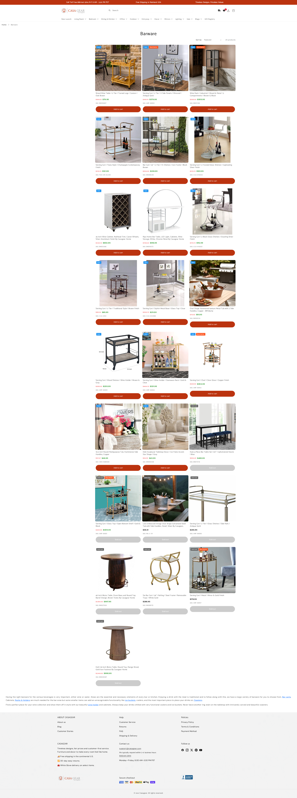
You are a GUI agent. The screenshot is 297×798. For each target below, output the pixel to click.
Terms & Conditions (190, 726)
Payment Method (189, 731)
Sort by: (199, 40)
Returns (122, 726)
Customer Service (127, 722)
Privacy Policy (187, 722)
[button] (233, 10)
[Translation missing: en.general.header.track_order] (219, 10)
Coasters (198, 700)
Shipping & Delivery (128, 736)
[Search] (109, 10)
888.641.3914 (125, 756)
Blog (59, 726)
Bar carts (286, 697)
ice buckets (130, 700)
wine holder (93, 705)
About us (61, 722)
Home (4, 25)
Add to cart (118, 109)
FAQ (121, 731)
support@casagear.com (130, 748)
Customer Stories (65, 731)
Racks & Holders (22, 700)
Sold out (212, 468)
